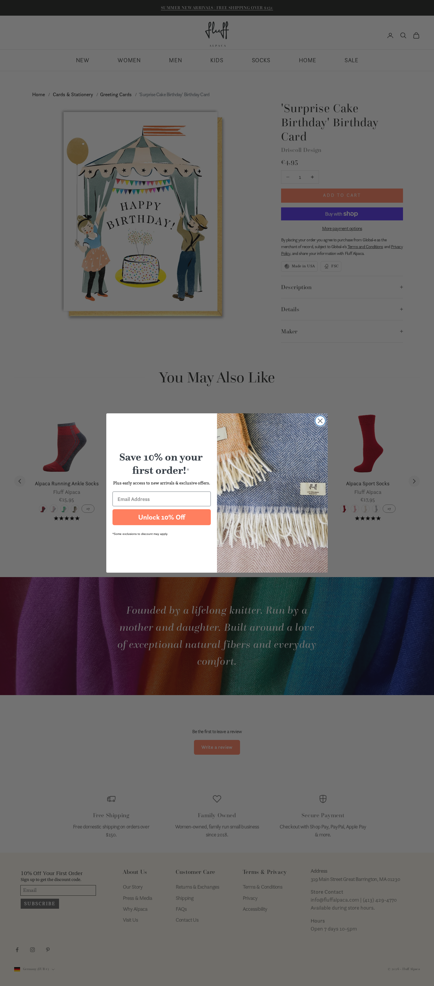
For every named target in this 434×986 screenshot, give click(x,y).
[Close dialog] (320, 421)
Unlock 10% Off (161, 517)
